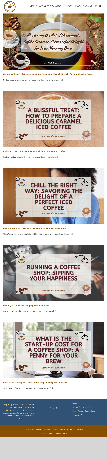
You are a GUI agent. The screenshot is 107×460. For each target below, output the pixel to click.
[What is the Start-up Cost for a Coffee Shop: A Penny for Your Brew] (53, 350)
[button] (100, 6)
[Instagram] (53, 408)
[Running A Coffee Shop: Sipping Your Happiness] (53, 273)
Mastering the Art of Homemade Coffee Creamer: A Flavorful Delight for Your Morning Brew (47, 74)
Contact (75, 415)
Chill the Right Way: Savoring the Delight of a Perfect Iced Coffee (34, 228)
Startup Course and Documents (85, 407)
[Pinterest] (57, 408)
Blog (74, 411)
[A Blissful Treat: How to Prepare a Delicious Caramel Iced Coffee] (53, 119)
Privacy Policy (62, 433)
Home (74, 403)
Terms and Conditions (48, 433)
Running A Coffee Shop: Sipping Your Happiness (26, 305)
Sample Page (90, 411)
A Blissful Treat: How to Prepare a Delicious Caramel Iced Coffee (34, 151)
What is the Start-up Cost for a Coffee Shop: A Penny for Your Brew (35, 382)
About (80, 411)
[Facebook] (50, 408)
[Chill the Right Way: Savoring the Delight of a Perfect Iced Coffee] (53, 196)
